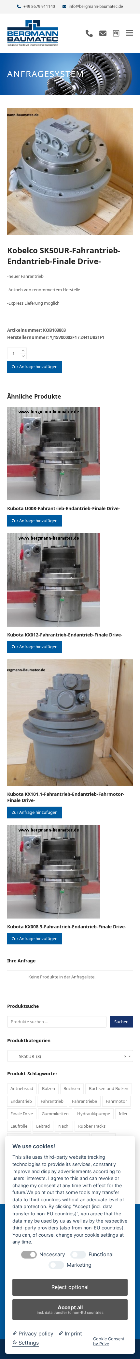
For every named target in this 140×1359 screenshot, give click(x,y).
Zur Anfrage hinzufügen (35, 366)
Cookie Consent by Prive (108, 1341)
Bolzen (48, 1088)
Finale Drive (21, 1114)
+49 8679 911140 (39, 6)
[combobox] (70, 1056)
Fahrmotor (116, 1101)
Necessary (52, 1254)
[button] (129, 33)
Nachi (63, 1126)
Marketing (79, 1265)
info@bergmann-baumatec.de (96, 6)
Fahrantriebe (84, 1101)
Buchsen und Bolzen (108, 1088)
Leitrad (43, 1126)
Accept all (70, 1309)
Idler (123, 1114)
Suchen (121, 1022)
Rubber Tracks (91, 1126)
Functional (101, 1254)
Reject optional (70, 1287)
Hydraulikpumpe (93, 1114)
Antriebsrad (21, 1088)
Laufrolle (18, 1126)
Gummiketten (55, 1114)
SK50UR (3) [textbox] (68, 1056)
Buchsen (71, 1088)
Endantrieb (21, 1101)
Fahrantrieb (52, 1101)
